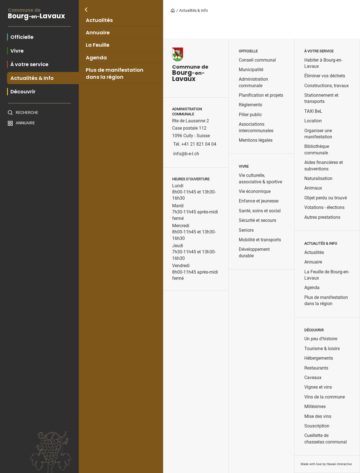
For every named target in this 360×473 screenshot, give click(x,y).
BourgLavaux (36, 14)
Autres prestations (322, 217)
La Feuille (97, 44)
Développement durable (254, 252)
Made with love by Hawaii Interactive (326, 464)
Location (313, 120)
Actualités (99, 20)
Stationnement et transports (321, 98)
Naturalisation (318, 178)
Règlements (250, 104)
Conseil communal (257, 60)
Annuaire (98, 32)
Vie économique (255, 191)
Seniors (246, 230)
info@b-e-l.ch (186, 153)
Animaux (313, 188)
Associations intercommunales (256, 127)
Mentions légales (256, 140)
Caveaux (312, 377)
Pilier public (250, 114)
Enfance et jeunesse (258, 201)
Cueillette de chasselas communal (325, 438)
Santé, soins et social (260, 210)
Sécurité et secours (257, 220)
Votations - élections (324, 207)
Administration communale (253, 82)
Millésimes (315, 406)
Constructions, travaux (326, 85)
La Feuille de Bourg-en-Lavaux (326, 275)
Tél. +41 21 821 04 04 (194, 144)
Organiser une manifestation (318, 133)
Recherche (27, 112)
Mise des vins (317, 416)
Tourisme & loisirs (322, 348)
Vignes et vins (318, 387)
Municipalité (251, 69)
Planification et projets (261, 95)
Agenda (96, 57)
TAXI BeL (313, 111)
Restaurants (316, 368)
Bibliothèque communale (316, 149)
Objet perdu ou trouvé (325, 198)
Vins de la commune (324, 397)
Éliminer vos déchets (324, 75)
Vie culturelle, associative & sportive (260, 178)
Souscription (316, 426)
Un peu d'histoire (320, 338)
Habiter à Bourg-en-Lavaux (323, 63)
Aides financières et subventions (323, 165)
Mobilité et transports (260, 239)
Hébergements (318, 358)
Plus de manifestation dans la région (114, 73)
